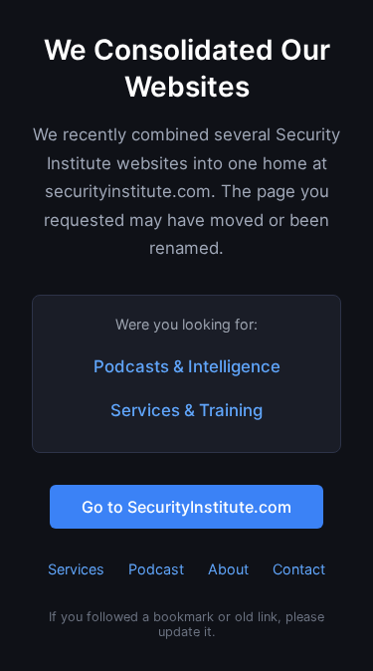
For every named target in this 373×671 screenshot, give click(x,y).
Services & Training (186, 410)
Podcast (156, 568)
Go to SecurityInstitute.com (186, 507)
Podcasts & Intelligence (186, 366)
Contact (299, 568)
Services (76, 568)
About (228, 568)
